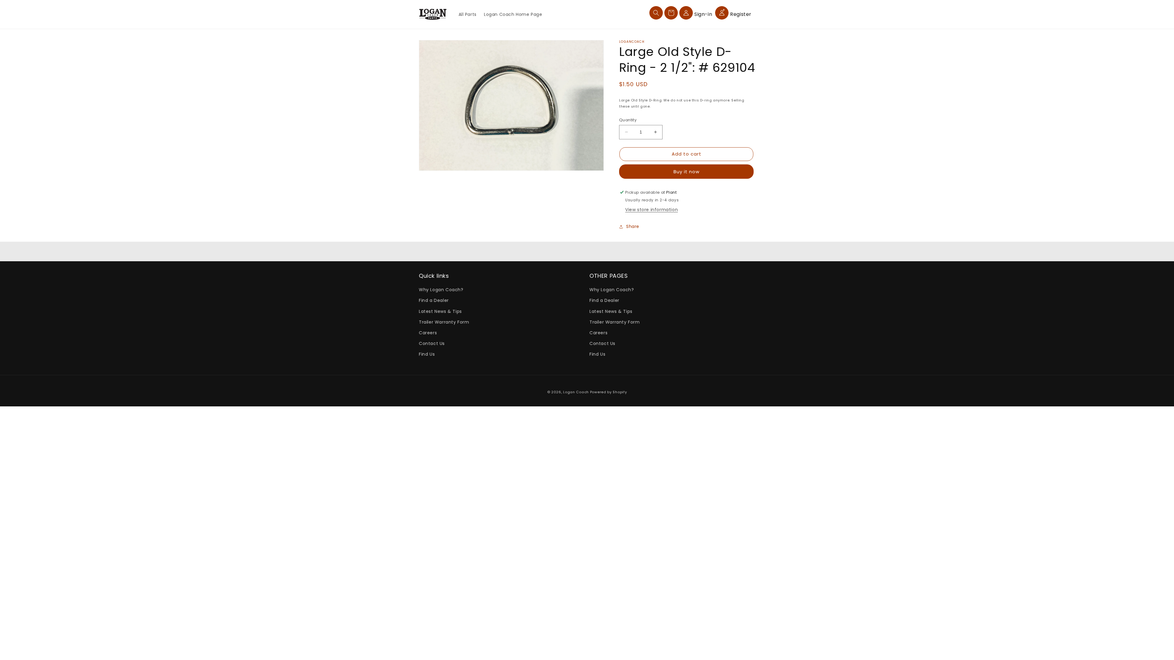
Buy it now (687, 171)
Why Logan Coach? (441, 290)
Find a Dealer (434, 300)
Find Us (427, 354)
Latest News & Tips (440, 311)
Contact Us (432, 343)
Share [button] (632, 226)
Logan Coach (576, 392)
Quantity (628, 120)
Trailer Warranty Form (444, 322)
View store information (651, 210)
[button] (656, 13)
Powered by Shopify (608, 392)
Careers (428, 333)
